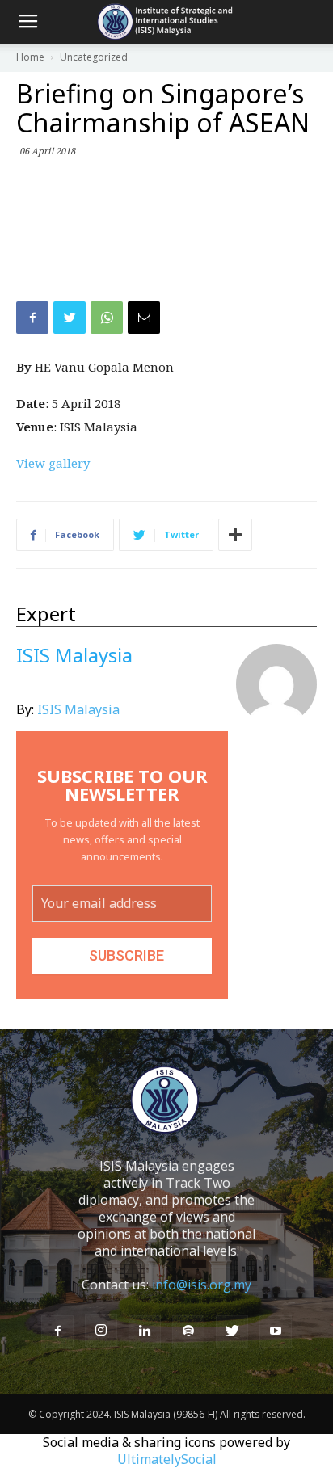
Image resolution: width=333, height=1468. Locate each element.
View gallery (53, 463)
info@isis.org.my (201, 1284)
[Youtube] (275, 1331)
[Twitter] (232, 1331)
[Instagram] (101, 1330)
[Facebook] (57, 1331)
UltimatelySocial (167, 1459)
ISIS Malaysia (78, 709)
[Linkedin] (145, 1331)
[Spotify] (188, 1331)
